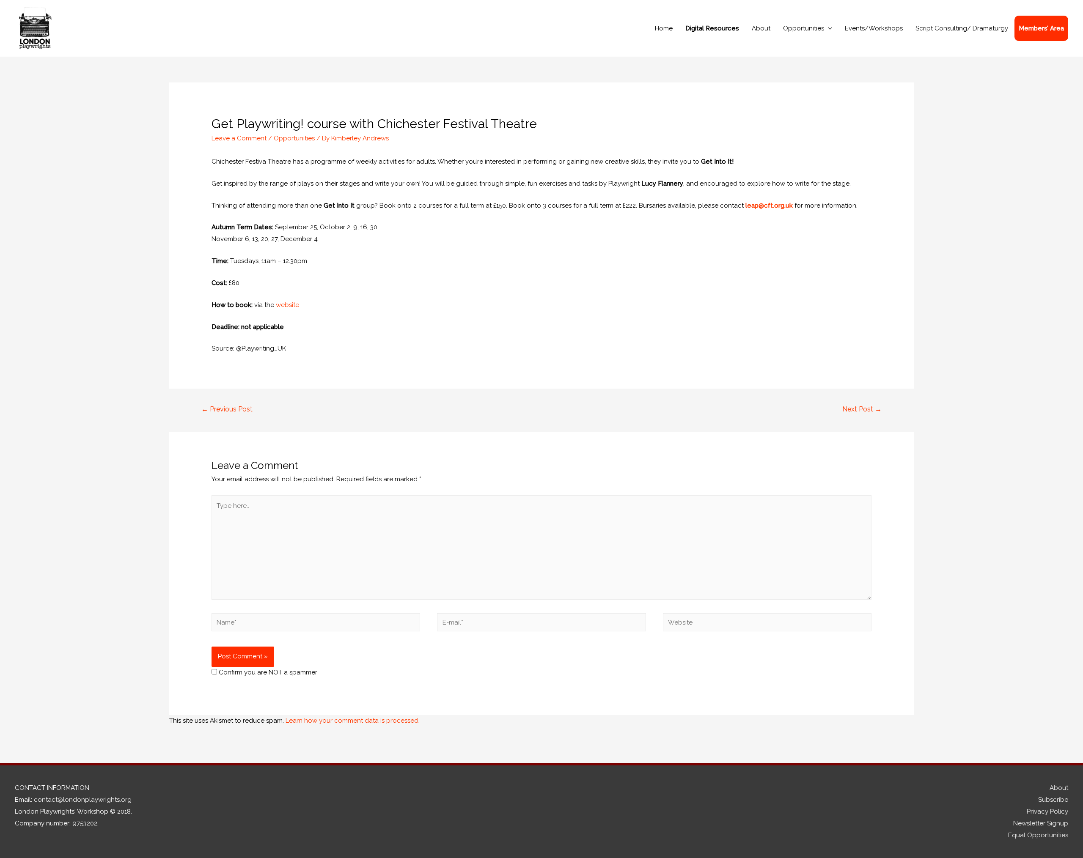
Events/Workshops (874, 28)
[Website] (767, 624)
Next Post (862, 409)
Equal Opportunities (1038, 835)
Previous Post (227, 409)
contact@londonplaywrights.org (83, 799)
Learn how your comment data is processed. (353, 720)
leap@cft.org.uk (769, 205)
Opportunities (803, 28)
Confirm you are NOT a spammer (267, 672)
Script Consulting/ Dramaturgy (961, 28)
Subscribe (1053, 799)
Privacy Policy (1047, 811)
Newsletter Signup (1040, 823)
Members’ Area (1041, 28)
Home (664, 28)
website (287, 305)
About (761, 28)
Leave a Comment (239, 138)
